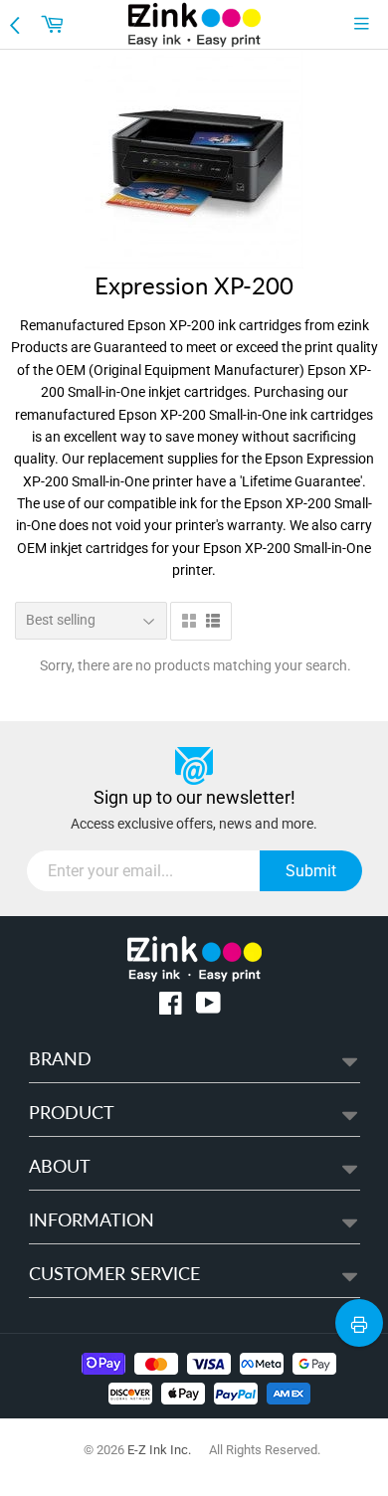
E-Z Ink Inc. (159, 1449)
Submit (311, 870)
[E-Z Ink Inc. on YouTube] (208, 1007)
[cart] (55, 24)
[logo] (194, 24)
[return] (17, 24)
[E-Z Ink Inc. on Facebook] (170, 1007)
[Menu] (366, 24)
